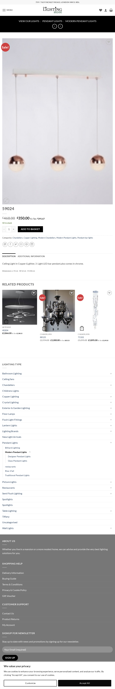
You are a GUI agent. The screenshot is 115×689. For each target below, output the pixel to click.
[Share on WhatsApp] (5, 244)
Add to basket (30, 229)
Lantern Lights (9, 425)
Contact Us (8, 613)
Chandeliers (18, 238)
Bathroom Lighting (12, 373)
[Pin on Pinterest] (26, 244)
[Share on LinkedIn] (31, 244)
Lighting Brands (10, 431)
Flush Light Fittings (12, 419)
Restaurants (8, 487)
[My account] (105, 10)
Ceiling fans (8, 379)
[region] (57, 675)
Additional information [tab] (31, 256)
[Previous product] (60, 26)
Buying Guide (9, 578)
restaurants (10, 466)
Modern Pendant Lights (80, 21)
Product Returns (10, 619)
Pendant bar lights (85, 238)
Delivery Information (13, 572)
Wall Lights (8, 528)
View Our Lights (29, 21)
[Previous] (2, 318)
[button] (7, 10)
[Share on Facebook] (10, 244)
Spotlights (7, 499)
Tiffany (5, 516)
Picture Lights (9, 481)
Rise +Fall (9, 471)
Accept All (85, 683)
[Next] (112, 318)
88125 (43, 337)
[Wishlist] (100, 10)
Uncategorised (9, 522)
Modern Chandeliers (47, 238)
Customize (30, 683)
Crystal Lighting (10, 402)
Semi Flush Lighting (12, 493)
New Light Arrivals (11, 436)
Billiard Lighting (12, 447)
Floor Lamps (8, 413)
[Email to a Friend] (21, 244)
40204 (5, 330)
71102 (81, 337)
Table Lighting (9, 510)
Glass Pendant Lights (17, 460)
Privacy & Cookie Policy (14, 590)
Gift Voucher (8, 595)
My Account (8, 624)
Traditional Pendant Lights (17, 475)
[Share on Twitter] (15, 244)
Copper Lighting (30, 238)
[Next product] (54, 26)
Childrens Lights (10, 390)
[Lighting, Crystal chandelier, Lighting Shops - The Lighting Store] (57, 10)
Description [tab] (9, 256)
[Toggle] (111, 373)
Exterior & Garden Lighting (16, 408)
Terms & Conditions (12, 584)
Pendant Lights (52, 21)
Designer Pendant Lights (19, 456)
